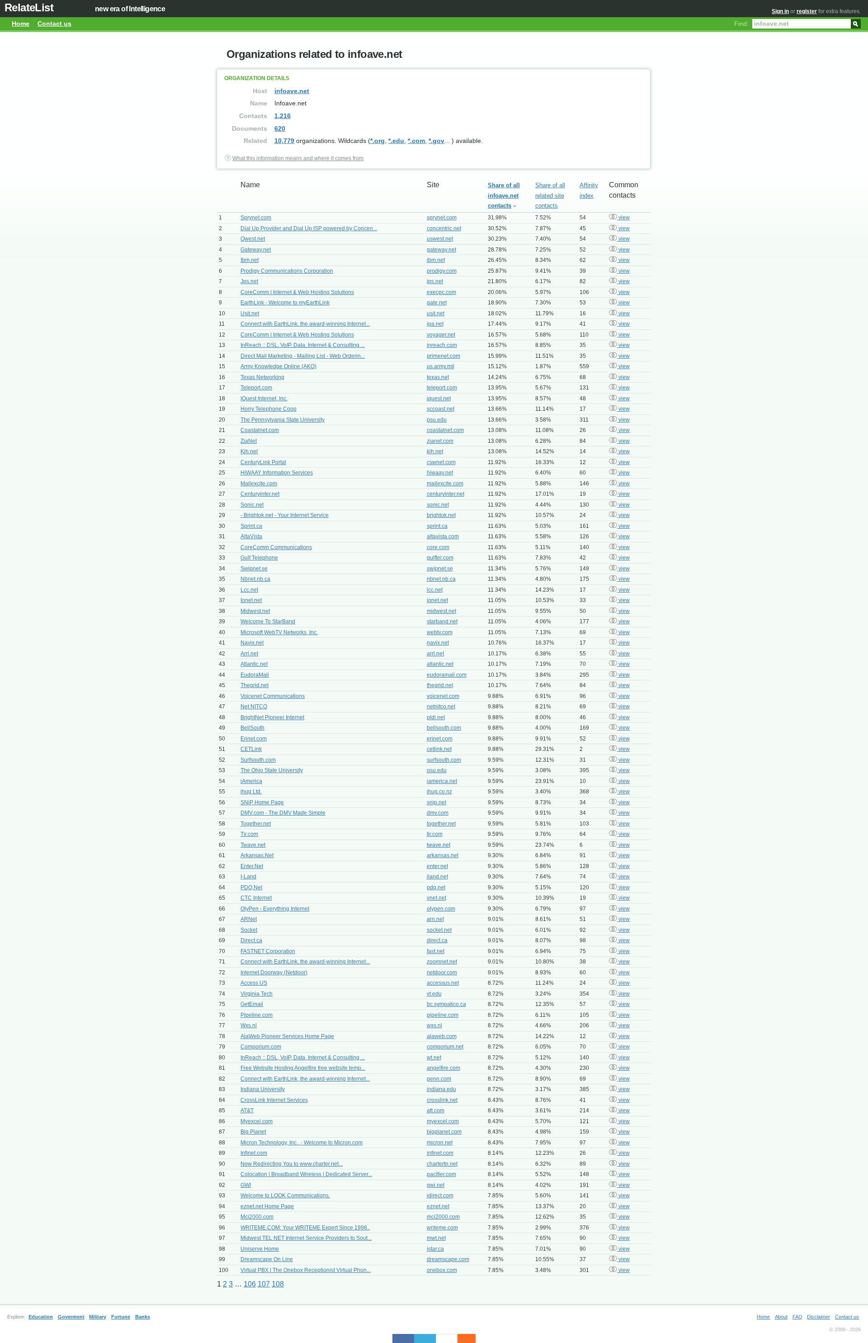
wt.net (434, 1057)
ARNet (249, 919)
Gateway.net (256, 250)
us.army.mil (440, 366)
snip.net (436, 802)
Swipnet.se (254, 568)
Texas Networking (262, 377)
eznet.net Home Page (267, 1206)
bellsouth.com (444, 728)
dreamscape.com (448, 1259)
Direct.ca (251, 940)
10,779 (284, 140)
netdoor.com (442, 972)
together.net (441, 824)
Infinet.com (254, 1153)
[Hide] (471, 1338)
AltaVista (251, 536)
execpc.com (441, 292)
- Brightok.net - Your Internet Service (285, 515)
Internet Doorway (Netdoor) (274, 972)
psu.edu (437, 420)
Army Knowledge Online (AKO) (278, 366)
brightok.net (441, 515)
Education (40, 1316)
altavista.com (443, 536)
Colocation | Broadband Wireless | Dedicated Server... (306, 1174)
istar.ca (435, 1249)
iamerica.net (442, 781)
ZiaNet (249, 441)
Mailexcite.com (259, 483)
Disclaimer (818, 1316)
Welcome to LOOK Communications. (285, 1195)
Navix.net (252, 643)
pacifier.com (441, 1174)
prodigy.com (442, 271)
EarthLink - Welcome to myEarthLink (285, 302)
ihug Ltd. (251, 791)
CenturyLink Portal (263, 462)
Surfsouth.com (258, 760)
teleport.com (442, 387)
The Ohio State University (272, 770)
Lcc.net (249, 590)
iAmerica (251, 781)
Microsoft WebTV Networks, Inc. (279, 632)
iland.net (437, 876)
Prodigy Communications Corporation (287, 271)
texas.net (438, 377)
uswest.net (440, 239)
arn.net (435, 919)
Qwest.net (253, 239)
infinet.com (440, 1153)
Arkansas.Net (257, 855)
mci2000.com (443, 1217)
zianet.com (440, 441)
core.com (438, 547)
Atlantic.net (254, 664)
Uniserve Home (260, 1249)
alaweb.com (442, 1036)
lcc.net (435, 590)
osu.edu (437, 770)
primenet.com (443, 356)
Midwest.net (255, 611)
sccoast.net (440, 409)
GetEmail (252, 1004)
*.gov (436, 140)
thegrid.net (440, 685)
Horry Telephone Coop (269, 409)
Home (20, 23)
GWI (246, 1185)
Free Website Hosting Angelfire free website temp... (303, 1068)
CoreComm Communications (276, 547)
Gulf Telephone (259, 558)
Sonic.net (252, 505)
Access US (254, 983)
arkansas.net (442, 855)
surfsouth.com (444, 760)
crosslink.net (442, 1100)
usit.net (435, 313)
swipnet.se (440, 568)
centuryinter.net (445, 494)
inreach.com (442, 345)
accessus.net (443, 983)
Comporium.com (261, 1047)
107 (264, 1284)
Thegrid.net (255, 685)
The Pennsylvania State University (283, 420)
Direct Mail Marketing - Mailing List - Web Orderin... (303, 356)
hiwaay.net (440, 473)
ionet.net (437, 600)
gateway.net (441, 250)
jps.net (435, 281)
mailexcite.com (445, 483)
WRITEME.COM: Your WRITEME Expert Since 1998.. (305, 1227)
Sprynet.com (256, 217)
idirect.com (440, 1195)
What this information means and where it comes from (297, 158)
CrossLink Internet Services (274, 1100)
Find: (741, 23)
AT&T (247, 1110)
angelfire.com (443, 1068)
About (781, 1316)
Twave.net (253, 845)
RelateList (29, 7)
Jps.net (249, 281)
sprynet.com (442, 217)
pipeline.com (442, 1015)
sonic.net (438, 505)
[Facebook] (403, 1338)
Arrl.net (249, 653)
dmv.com (437, 813)
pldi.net (436, 717)
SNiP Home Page (262, 802)
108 (278, 1284)
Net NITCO (254, 706)
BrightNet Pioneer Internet (272, 717)
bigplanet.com (444, 1132)
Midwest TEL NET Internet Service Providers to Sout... (306, 1238)
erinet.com (440, 739)
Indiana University (263, 1089)
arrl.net (435, 653)
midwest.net (441, 611)
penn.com (439, 1079)
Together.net (256, 824)
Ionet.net (251, 600)
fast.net (435, 951)
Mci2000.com (257, 1217)
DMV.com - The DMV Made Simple (283, 813)
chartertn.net (442, 1164)
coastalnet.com (445, 430)
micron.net (440, 1142)
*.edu (396, 140)
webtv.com (440, 632)
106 (250, 1284)
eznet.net (438, 1206)
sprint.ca (437, 526)
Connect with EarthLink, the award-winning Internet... (305, 324)
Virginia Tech (257, 994)
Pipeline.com (257, 1015)
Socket (249, 930)
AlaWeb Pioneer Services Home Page (287, 1036)
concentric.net (444, 228)
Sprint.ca (251, 526)
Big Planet (253, 1132)
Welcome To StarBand (268, 621)
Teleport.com (256, 387)
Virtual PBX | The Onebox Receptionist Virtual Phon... (306, 1270)
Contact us (54, 23)
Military (97, 1316)
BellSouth (252, 728)
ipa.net (435, 324)
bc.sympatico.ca (446, 1004)
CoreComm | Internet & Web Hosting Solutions (297, 292)
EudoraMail (255, 675)
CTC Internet (256, 898)
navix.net (438, 643)
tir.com (435, 834)
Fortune (120, 1316)
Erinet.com (254, 739)
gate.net (437, 302)
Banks (142, 1316)
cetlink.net (439, 749)
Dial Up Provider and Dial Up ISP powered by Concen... (309, 228)
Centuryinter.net (260, 494)
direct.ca (437, 940)
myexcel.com (443, 1121)
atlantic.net (440, 664)
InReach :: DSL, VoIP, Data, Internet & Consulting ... (303, 345)
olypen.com (441, 909)
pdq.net (436, 887)
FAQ (797, 1316)
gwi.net (435, 1185)
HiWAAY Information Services (277, 473)
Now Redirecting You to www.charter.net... (292, 1164)
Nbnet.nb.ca (255, 579)
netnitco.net (441, 706)
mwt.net (436, 1238)
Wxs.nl (249, 1025)
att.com (435, 1110)
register (807, 11)
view (623, 217)
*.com (416, 140)
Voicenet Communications (273, 696)
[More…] (462, 1338)
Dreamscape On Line (267, 1259)
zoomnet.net (442, 962)
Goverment (71, 1316)
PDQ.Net (251, 887)
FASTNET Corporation (268, 951)
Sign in (780, 11)
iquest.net (439, 398)
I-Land (248, 876)
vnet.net (436, 898)
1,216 (282, 115)
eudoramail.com (447, 675)
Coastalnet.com (260, 430)
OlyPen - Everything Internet (275, 909)
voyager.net (441, 335)
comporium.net (445, 1047)
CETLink (251, 749)
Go (856, 23)
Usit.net (250, 313)
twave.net (438, 845)
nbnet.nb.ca (441, 579)
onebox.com (442, 1270)
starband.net (442, 621)
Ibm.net (250, 260)
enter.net (437, 866)
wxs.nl (434, 1025)
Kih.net (249, 451)
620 (279, 128)
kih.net (435, 451)
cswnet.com (441, 462)
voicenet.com (443, 696)
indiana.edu (441, 1089)
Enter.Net (252, 866)
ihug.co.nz (439, 791)
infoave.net (291, 91)
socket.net (439, 930)
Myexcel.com (257, 1121)
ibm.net (436, 260)
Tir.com (249, 834)
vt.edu (434, 994)
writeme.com (442, 1227)
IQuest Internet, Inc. (264, 398)
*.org (377, 140)
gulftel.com (440, 558)
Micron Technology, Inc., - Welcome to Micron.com (302, 1142)
